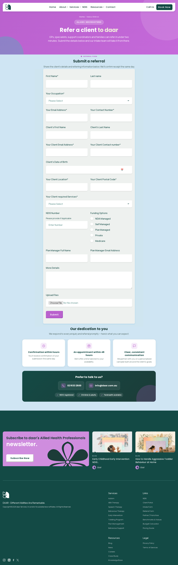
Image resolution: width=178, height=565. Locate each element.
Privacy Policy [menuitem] (148, 543)
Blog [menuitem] (110, 543)
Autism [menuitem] (111, 498)
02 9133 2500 (74, 385)
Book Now (164, 7)
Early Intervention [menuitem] (115, 515)
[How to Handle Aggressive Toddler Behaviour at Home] (155, 441)
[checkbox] (111, 230)
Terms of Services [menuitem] (150, 547)
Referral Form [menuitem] (148, 511)
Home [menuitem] (52, 7)
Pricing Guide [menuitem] (148, 528)
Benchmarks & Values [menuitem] (152, 519)
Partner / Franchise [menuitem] (151, 515)
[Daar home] (8, 7)
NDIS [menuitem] (84, 7)
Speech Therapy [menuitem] (115, 507)
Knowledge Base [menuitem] (115, 560)
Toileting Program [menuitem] (115, 519)
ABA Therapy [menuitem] (113, 502)
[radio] (111, 218)
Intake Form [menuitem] (148, 507)
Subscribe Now (19, 458)
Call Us (150, 7)
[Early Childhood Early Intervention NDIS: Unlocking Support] (112, 441)
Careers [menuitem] (111, 552)
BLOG (94, 456)
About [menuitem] (62, 7)
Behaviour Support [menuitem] (116, 528)
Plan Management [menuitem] (116, 524)
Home (82, 17)
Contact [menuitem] (110, 7)
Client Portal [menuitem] (148, 502)
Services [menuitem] (74, 7)
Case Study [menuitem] (113, 556)
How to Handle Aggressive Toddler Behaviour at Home (154, 460)
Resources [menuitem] (96, 7)
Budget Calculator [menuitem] (151, 524)
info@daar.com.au (106, 385)
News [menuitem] (110, 547)
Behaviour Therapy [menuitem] (116, 511)
